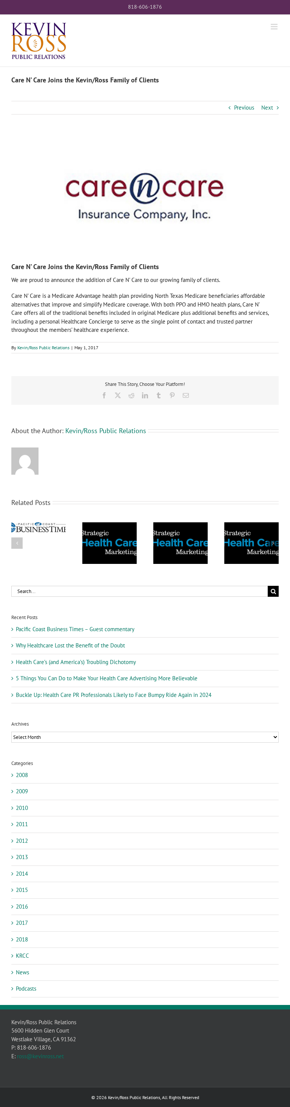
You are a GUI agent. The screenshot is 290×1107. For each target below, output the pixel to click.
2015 (22, 889)
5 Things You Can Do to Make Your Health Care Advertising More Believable (106, 678)
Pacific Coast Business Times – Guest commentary (75, 629)
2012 (22, 840)
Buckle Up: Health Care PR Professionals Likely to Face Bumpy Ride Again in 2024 (113, 694)
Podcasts (26, 988)
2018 (22, 939)
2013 (22, 857)
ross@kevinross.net (40, 1056)
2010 (22, 807)
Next (267, 107)
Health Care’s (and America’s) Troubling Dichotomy (76, 662)
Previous (244, 107)
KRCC (22, 955)
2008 (22, 775)
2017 (22, 922)
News (22, 972)
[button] (17, 543)
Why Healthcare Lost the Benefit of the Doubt (70, 645)
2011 (22, 824)
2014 (22, 873)
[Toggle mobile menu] (275, 27)
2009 (22, 791)
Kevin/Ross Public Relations (43, 347)
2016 (22, 906)
